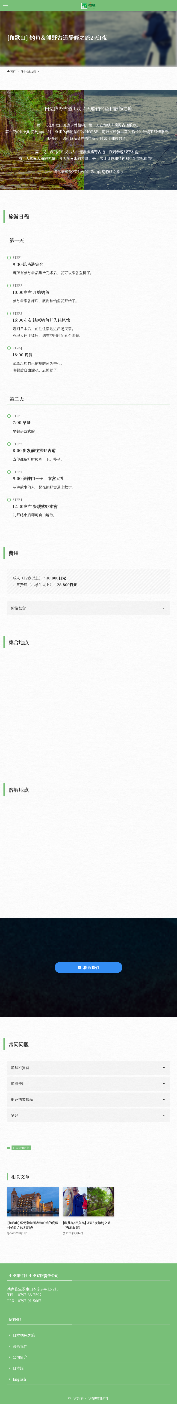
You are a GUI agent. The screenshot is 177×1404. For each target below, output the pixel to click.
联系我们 (20, 1346)
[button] (5, 5)
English (19, 1379)
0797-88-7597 (29, 1294)
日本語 (18, 1368)
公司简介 (20, 1357)
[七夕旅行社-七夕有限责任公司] (88, 5)
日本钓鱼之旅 (21, 1148)
